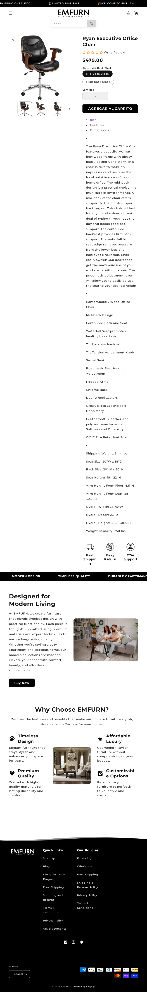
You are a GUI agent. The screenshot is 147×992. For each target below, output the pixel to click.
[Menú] (11, 13)
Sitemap (49, 858)
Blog (46, 866)
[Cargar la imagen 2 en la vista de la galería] (41, 109)
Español (18, 973)
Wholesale (84, 866)
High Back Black (98, 81)
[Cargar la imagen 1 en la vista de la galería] (25, 109)
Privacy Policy (53, 920)
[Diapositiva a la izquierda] (13, 109)
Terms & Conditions (51, 910)
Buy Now (21, 683)
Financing (84, 858)
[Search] (91, 23)
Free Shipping (53, 887)
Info (93, 120)
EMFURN (66, 986)
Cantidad (88, 89)
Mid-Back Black (97, 73)
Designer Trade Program (54, 877)
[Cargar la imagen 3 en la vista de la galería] (57, 109)
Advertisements (54, 928)
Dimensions (99, 130)
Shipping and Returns (53, 897)
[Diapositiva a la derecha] (70, 109)
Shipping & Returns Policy (87, 885)
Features (97, 125)
